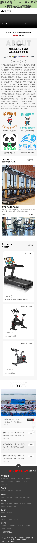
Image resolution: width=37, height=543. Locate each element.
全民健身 (16, 503)
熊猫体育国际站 (7, 532)
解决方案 (3, 490)
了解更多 (15, 61)
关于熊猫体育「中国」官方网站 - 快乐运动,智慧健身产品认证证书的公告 (14, 444)
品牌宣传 (3, 497)
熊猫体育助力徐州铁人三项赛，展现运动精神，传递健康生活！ (13, 419)
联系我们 (18, 481)
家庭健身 (3, 503)
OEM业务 (10, 490)
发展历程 (13, 478)
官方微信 (4, 525)
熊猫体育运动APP (6, 528)
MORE (31, 214)
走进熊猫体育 (4, 478)
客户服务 (3, 512)
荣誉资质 (20, 478)
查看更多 (30, 160)
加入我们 (25, 481)
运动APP (29, 497)
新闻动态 (10, 481)
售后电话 (3, 519)
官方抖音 (28, 525)
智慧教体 (3, 506)
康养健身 (29, 503)
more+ (31, 433)
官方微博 (20, 525)
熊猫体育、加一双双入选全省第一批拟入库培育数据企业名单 (14, 433)
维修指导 (9, 512)
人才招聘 (16, 519)
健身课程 (22, 497)
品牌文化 (28, 478)
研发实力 (3, 481)
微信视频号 (12, 525)
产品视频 (16, 497)
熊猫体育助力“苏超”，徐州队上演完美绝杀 (14, 456)
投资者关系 (4, 484)
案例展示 (9, 506)
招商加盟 (9, 519)
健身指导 (22, 503)
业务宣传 (9, 497)
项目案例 (18, 490)
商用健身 (9, 503)
